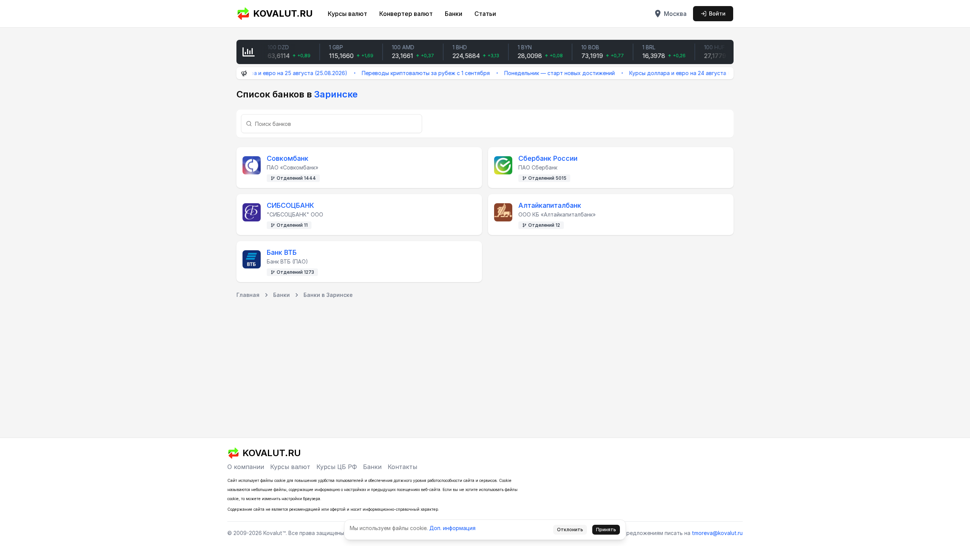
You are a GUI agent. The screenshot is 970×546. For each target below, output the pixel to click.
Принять (606, 529)
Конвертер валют (406, 13)
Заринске (336, 94)
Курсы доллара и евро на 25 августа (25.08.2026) (269, 73)
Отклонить (570, 529)
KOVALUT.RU (283, 13)
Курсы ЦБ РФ (336, 467)
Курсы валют (347, 13)
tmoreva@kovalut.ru (717, 533)
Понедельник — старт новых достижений (547, 73)
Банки (453, 13)
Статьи (485, 13)
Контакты (402, 467)
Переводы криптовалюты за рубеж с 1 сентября (414, 73)
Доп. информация (452, 528)
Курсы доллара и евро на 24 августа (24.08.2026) (682, 73)
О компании (245, 467)
